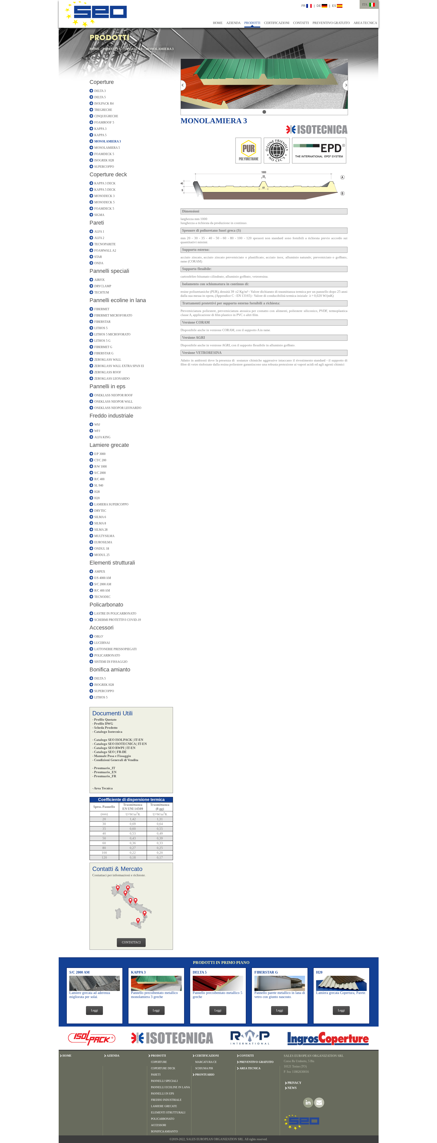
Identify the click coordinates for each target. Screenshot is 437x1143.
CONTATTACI (131, 942)
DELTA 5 (100, 97)
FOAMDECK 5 (104, 154)
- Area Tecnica (102, 788)
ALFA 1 (99, 231)
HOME (218, 23)
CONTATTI (301, 23)
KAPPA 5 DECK (105, 189)
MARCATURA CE (206, 1061)
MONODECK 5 (104, 202)
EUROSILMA (103, 542)
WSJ (97, 424)
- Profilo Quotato (104, 719)
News (292, 1088)
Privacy (294, 1083)
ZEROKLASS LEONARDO (112, 378)
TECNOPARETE (105, 244)
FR (303, 6)
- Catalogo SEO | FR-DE (109, 752)
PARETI (156, 1074)
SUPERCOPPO (104, 166)
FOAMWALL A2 (105, 250)
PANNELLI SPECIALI (164, 1080)
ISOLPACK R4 (104, 103)
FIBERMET (101, 309)
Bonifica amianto (110, 669)
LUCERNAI (102, 643)
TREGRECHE (103, 110)
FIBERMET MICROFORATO (113, 315)
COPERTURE (132, 49)
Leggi (94, 1010)
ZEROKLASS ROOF (107, 372)
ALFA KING (102, 437)
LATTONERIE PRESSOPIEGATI (115, 649)
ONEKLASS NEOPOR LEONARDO (117, 408)
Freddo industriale (111, 415)
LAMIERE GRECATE (164, 1106)
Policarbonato (106, 604)
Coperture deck (108, 174)
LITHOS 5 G (102, 341)
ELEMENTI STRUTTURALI (168, 1112)
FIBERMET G (103, 347)
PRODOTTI (252, 23)
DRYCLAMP (102, 286)
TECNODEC (102, 597)
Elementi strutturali (112, 563)
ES (334, 6)
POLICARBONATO (107, 655)
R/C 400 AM (102, 590)
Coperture (102, 82)
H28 (97, 492)
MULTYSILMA (104, 536)
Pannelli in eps (107, 386)
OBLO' (98, 636)
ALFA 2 (99, 238)
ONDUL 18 (101, 548)
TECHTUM (101, 292)
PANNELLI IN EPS (162, 1093)
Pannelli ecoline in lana (118, 300)
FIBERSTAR (102, 322)
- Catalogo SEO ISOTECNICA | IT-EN (119, 744)
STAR (98, 257)
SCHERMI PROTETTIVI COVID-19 (117, 620)
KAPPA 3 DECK (105, 183)
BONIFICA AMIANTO (164, 1131)
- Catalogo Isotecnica (107, 732)
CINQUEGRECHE (106, 116)
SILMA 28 (100, 529)
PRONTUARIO (204, 1074)
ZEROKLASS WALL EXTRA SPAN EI (119, 366)
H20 (97, 498)
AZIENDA (233, 23)
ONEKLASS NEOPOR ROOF (113, 395)
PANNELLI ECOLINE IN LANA (170, 1087)
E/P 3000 (99, 454)
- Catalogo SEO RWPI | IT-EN (113, 748)
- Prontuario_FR (104, 776)
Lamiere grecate (109, 445)
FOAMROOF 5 (104, 122)
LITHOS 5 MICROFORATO (112, 334)
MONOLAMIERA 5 (107, 148)
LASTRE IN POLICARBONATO (115, 613)
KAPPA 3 (100, 129)
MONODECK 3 (104, 196)
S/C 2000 (100, 473)
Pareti (97, 223)
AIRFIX (99, 280)
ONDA (98, 263)
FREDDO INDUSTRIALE (166, 1099)
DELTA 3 (100, 91)
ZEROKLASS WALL (107, 359)
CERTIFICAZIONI (276, 23)
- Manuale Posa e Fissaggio (111, 756)
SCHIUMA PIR (204, 1068)
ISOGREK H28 (104, 160)
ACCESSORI (158, 1125)
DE (319, 6)
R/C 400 (99, 479)
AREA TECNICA (365, 23)
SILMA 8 (100, 523)
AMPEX (99, 571)
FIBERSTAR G (104, 353)
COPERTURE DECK (163, 1068)
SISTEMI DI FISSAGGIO (110, 662)
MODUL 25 (102, 555)
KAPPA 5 (100, 135)
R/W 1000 (100, 466)
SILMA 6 (100, 517)
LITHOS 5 (100, 328)
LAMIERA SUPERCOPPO (111, 504)
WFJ (97, 431)
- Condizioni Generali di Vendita (115, 760)
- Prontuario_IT (103, 768)
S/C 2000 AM (102, 584)
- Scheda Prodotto (105, 727)
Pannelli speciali (109, 271)
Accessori (102, 627)
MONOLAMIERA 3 (159, 49)
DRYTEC (100, 511)
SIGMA (99, 215)
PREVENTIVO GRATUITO (331, 23)
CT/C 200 (100, 460)
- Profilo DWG (102, 723)
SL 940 (98, 485)
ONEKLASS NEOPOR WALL (113, 401)
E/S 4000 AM (102, 578)
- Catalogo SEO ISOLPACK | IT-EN (117, 740)
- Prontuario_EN (104, 772)
